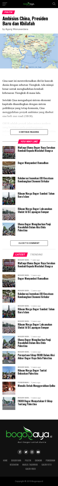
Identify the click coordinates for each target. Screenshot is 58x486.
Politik (28, 460)
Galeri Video (30, 468)
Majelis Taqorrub (30, 464)
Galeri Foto (47, 464)
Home (5, 460)
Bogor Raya (16, 460)
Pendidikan (50, 460)
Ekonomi (38, 460)
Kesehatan (14, 464)
